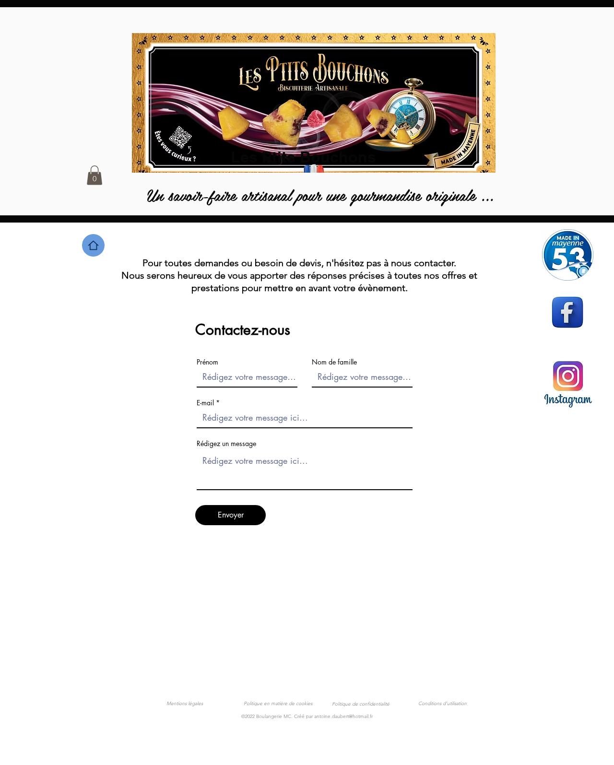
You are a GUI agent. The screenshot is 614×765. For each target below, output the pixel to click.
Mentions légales (184, 703)
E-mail (205, 403)
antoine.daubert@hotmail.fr (343, 716)
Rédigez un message (226, 443)
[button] (94, 175)
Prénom (207, 362)
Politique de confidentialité (361, 704)
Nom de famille (334, 362)
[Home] (93, 245)
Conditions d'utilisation (442, 703)
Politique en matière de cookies (279, 703)
